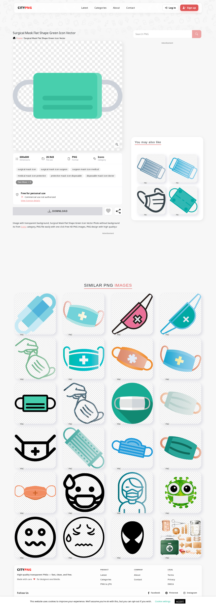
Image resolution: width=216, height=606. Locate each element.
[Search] (196, 34)
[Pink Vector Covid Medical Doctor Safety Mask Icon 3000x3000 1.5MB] (132, 314)
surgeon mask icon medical (85, 169)
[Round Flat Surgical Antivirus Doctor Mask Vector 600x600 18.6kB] (132, 403)
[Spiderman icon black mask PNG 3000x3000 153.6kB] (132, 537)
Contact (130, 7)
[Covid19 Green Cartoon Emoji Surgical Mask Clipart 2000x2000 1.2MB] (180, 492)
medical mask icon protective (32, 176)
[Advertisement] (167, 88)
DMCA (171, 584)
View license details (30, 200)
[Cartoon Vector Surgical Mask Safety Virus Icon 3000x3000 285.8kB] (180, 448)
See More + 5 (24, 182)
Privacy (171, 579)
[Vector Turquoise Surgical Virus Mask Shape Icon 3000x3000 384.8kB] (83, 448)
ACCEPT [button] (180, 601)
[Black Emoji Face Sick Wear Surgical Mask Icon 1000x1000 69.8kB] (83, 492)
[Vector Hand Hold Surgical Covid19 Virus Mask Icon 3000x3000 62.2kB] (83, 403)
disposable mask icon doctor (100, 176)
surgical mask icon (27, 169)
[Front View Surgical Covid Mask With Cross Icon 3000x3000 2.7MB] (83, 358)
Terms (171, 575)
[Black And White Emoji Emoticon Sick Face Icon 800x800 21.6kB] (35, 537)
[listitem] (154, 593)
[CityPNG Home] (25, 8)
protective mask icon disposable (66, 176)
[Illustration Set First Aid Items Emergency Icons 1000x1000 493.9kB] (180, 537)
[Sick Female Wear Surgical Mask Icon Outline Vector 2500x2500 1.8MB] (132, 492)
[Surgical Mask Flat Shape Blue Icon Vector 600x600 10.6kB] (35, 314)
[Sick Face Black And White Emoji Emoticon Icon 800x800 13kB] (83, 537)
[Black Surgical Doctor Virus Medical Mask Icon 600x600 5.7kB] (35, 448)
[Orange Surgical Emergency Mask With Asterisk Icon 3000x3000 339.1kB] (132, 358)
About (116, 7)
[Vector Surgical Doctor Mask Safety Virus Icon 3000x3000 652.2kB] (180, 403)
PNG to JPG (106, 584)
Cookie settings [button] (162, 601)
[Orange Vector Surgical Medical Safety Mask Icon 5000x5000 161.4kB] (35, 492)
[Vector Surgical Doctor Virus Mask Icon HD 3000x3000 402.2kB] (83, 314)
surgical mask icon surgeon (54, 169)
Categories (100, 7)
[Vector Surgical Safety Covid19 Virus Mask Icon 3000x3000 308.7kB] (180, 314)
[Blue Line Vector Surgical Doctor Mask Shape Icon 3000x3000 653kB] (132, 448)
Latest (84, 7)
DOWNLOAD (59, 211)
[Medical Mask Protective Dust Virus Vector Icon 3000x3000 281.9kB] (180, 358)
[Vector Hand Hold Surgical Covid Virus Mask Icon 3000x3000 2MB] (35, 358)
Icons (101, 157)
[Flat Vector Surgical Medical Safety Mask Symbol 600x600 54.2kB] (35, 403)
